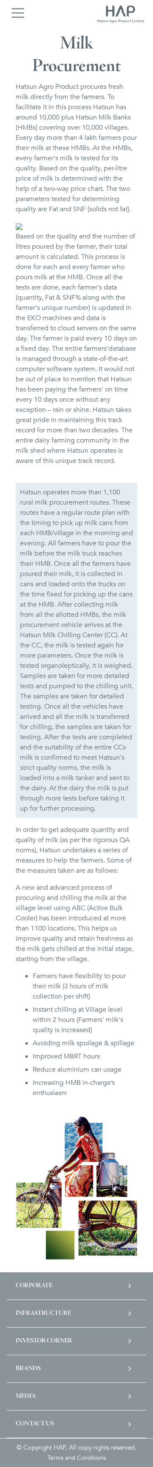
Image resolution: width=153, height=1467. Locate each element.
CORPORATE (34, 1286)
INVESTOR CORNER (44, 1341)
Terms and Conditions (77, 1458)
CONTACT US (35, 1424)
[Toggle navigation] (18, 12)
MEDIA (26, 1396)
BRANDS (28, 1368)
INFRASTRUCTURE (43, 1313)
